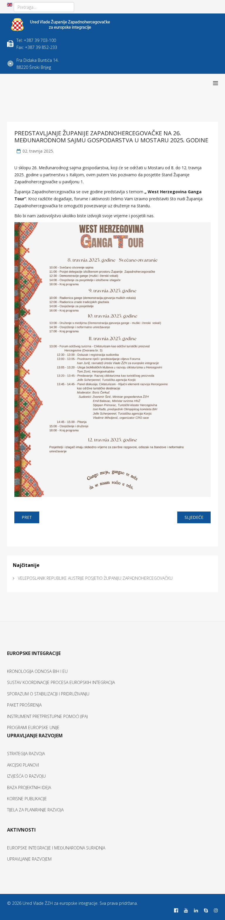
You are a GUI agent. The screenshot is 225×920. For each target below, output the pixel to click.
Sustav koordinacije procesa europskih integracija (61, 682)
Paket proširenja (24, 705)
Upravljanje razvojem (29, 859)
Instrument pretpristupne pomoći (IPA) (47, 716)
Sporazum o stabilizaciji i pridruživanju (48, 694)
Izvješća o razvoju (26, 776)
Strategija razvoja (26, 753)
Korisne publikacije (27, 798)
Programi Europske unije (33, 727)
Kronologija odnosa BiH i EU (37, 671)
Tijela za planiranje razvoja (35, 810)
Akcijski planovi (23, 765)
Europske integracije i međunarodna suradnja (56, 848)
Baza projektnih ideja (29, 787)
